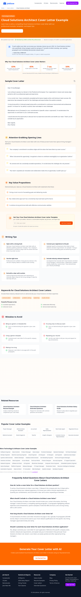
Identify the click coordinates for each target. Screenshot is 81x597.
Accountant (34, 429)
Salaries (62, 3)
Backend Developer (59, 452)
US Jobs (46, 3)
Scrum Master (25, 460)
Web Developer (36, 469)
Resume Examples (39, 580)
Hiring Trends (22, 583)
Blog (51, 578)
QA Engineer (58, 455)
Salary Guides (38, 578)
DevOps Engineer (5, 455)
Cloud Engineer (32, 455)
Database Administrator (32, 457)
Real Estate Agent (60, 429)
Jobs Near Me (7, 585)
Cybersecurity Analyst (69, 455)
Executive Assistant (74, 435)
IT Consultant (26, 469)
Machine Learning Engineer (19, 455)
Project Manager (7, 429)
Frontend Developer (46, 452)
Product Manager (26, 452)
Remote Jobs (54, 3)
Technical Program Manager (62, 457)
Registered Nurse (73, 429)
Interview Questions (40, 585)
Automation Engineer (6, 469)
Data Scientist (16, 452)
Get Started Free (72, 3)
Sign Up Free (70, 584)
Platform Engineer (16, 466)
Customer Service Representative (60, 435)
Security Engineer (57, 460)
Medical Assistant (7, 435)
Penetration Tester (51, 466)
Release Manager (27, 466)
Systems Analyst (46, 469)
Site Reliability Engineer (46, 457)
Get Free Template (66, 223)
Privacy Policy (54, 580)
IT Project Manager (39, 466)
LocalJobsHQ (35, 472)
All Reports (21, 578)
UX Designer (42, 455)
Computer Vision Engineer (52, 463)
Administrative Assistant (21, 429)
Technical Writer (35, 460)
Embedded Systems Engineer (69, 463)
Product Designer (46, 460)
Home (2, 8)
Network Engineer (5, 463)
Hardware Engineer (58, 469)
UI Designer (50, 455)
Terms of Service (54, 583)
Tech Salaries (22, 585)
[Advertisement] (40, 377)
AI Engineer (27, 463)
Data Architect (17, 469)
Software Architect (17, 463)
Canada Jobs (38, 3)
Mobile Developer (19, 457)
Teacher (34, 435)
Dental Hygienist (20, 435)
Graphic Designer (47, 435)
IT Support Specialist (69, 460)
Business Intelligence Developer (66, 466)
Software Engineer (5, 452)
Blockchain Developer (37, 463)
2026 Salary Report (23, 580)
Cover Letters (10, 8)
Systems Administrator (7, 457)
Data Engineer (16, 460)
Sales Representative (47, 429)
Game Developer (5, 466)
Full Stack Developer (71, 452)
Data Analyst (36, 452)
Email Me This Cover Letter (13, 31)
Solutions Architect (6, 460)
